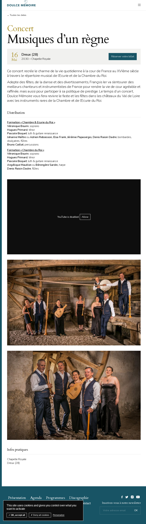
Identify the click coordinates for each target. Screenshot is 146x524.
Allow (85, 217)
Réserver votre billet (122, 56)
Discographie (78, 497)
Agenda (36, 497)
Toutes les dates (18, 15)
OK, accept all (17, 515)
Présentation (17, 497)
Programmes (55, 497)
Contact (85, 503)
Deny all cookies (41, 515)
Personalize (58, 515)
